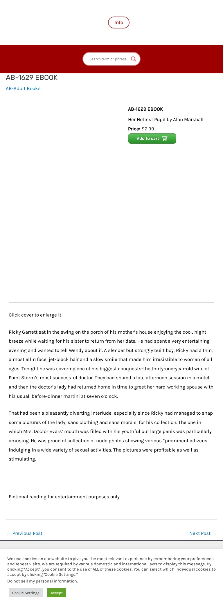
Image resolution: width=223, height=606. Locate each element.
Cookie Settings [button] (25, 593)
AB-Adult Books (23, 88)
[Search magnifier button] (134, 59)
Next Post (203, 533)
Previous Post (24, 533)
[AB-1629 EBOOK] (69, 202)
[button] (119, 22)
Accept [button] (57, 593)
